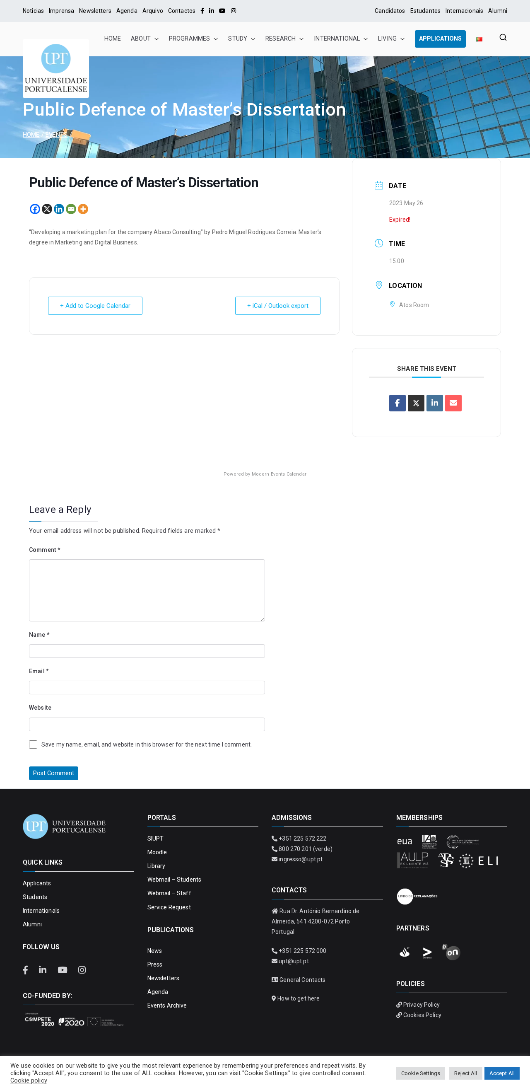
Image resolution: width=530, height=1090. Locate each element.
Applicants (37, 883)
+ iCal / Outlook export (277, 305)
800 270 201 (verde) (305, 849)
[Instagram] (233, 10)
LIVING (387, 38)
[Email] (71, 209)
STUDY (237, 38)
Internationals (41, 910)
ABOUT (141, 38)
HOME (112, 38)
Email (38, 671)
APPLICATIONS (440, 38)
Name (39, 634)
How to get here (298, 998)
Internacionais (464, 10)
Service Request (169, 907)
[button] (155, 39)
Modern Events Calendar (279, 474)
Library (156, 866)
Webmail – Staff (169, 893)
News (154, 950)
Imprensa (61, 10)
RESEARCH (280, 38)
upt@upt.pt (293, 961)
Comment (44, 549)
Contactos (181, 10)
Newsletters (95, 10)
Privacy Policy (421, 1004)
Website (40, 707)
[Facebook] (202, 10)
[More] (83, 209)
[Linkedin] (59, 209)
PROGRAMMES (189, 38)
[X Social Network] (416, 403)
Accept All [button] (502, 1073)
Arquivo (152, 10)
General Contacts (302, 979)
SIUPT (155, 838)
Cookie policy (28, 1080)
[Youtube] (222, 10)
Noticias (33, 10)
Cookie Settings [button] (420, 1073)
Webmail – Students (174, 879)
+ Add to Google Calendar (95, 305)
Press (155, 964)
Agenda (126, 10)
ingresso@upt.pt (301, 859)
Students (35, 897)
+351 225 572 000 (302, 950)
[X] (47, 209)
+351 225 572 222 (302, 838)
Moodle (157, 852)
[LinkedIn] (211, 10)
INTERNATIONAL (337, 38)
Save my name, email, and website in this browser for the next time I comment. (146, 744)
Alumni (497, 10)
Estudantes (425, 10)
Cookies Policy (422, 1015)
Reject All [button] (465, 1073)
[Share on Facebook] (397, 403)
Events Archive (167, 1005)
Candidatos (390, 10)
